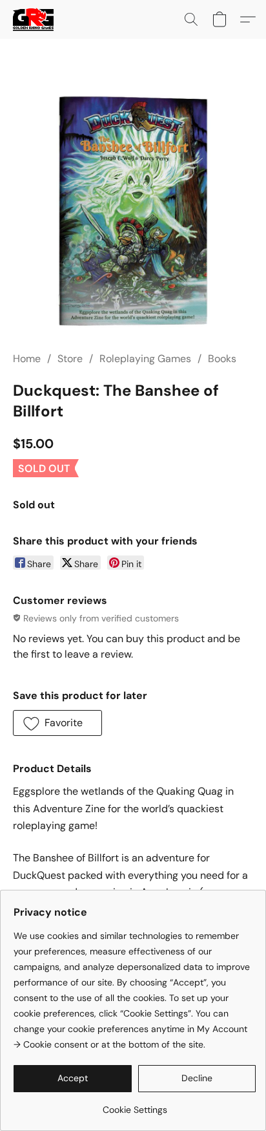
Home (27, 358)
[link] (135, 1104)
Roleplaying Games (145, 358)
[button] (34, 19)
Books (222, 358)
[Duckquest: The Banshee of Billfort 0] (133, 211)
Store (70, 358)
